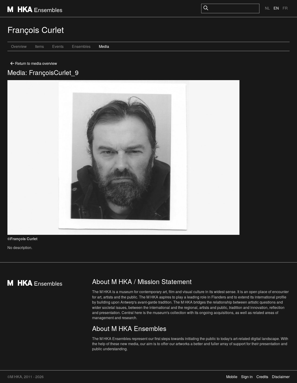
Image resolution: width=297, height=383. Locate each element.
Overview (19, 46)
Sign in (247, 376)
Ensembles (81, 46)
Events (58, 46)
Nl (267, 8)
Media (104, 46)
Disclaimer (281, 376)
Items (39, 46)
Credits (262, 376)
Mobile (231, 376)
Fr (285, 8)
